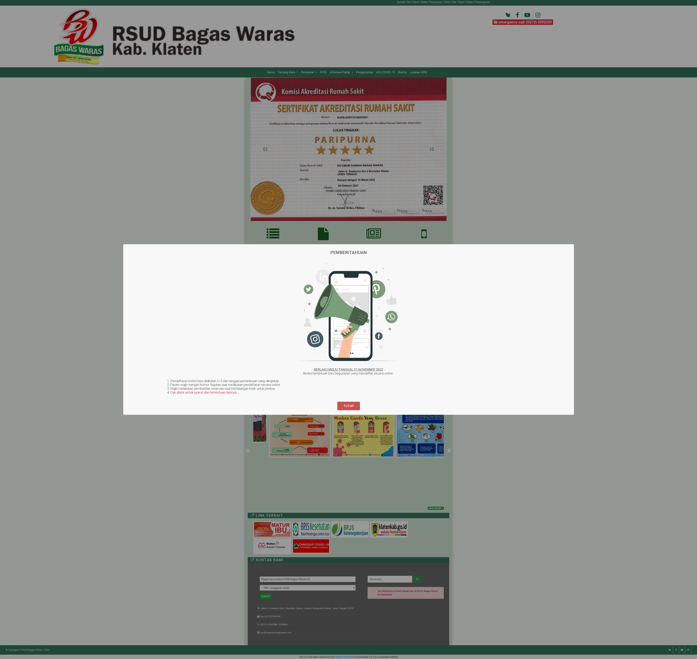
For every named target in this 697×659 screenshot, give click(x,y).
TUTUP (348, 406)
